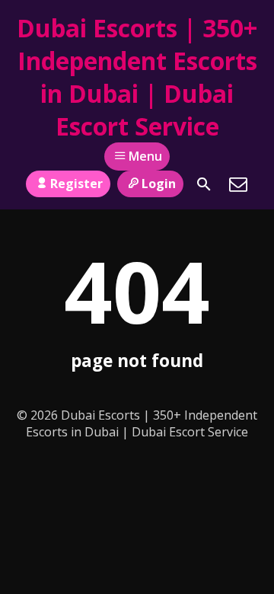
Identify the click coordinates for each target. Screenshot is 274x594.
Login (159, 183)
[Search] (204, 184)
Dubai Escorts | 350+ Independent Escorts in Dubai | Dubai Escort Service (137, 76)
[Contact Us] (238, 184)
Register (76, 183)
